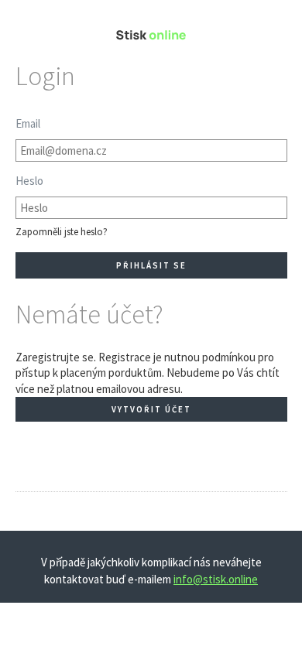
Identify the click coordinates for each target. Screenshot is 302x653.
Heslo (29, 180)
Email (27, 123)
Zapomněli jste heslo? (61, 232)
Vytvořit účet (151, 409)
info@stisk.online (215, 579)
